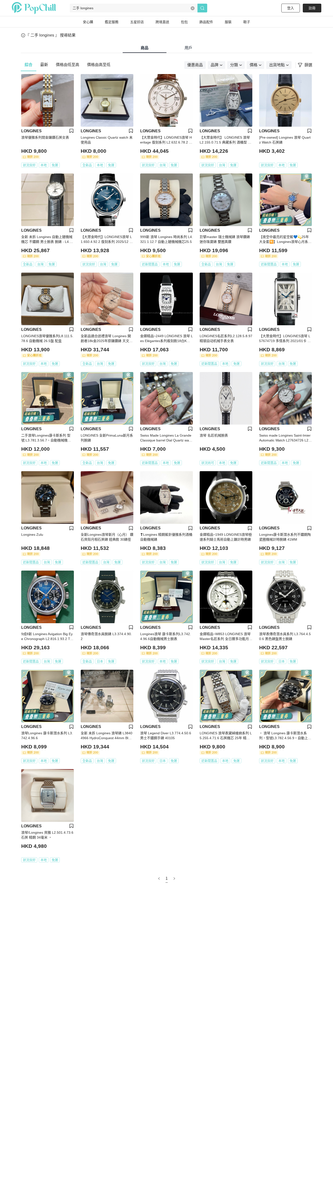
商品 (144, 48)
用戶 (188, 48)
